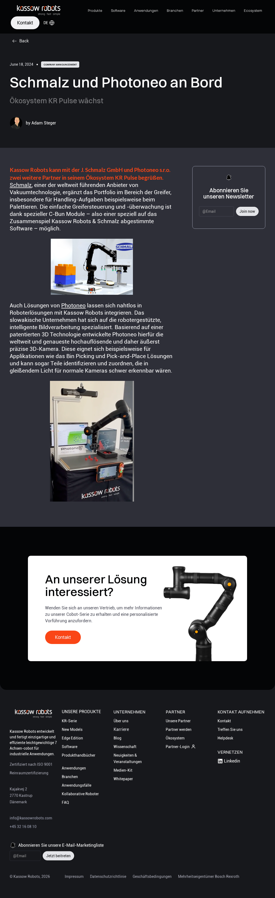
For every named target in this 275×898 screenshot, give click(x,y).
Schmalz (21, 185)
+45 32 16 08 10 (23, 827)
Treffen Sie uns (230, 729)
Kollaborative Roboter (80, 794)
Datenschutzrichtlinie (108, 876)
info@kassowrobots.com (31, 818)
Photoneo (73, 305)
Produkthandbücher (78, 755)
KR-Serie (69, 721)
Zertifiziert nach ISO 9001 (31, 764)
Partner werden (178, 729)
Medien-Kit (123, 770)
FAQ (65, 802)
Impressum (74, 876)
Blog (117, 738)
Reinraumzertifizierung (29, 773)
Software (69, 747)
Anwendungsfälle (76, 785)
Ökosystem (175, 738)
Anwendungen (74, 768)
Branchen (70, 777)
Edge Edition (72, 738)
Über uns (121, 721)
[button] (95, 10)
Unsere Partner (178, 721)
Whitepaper (123, 779)
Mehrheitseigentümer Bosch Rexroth (208, 876)
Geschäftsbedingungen (152, 876)
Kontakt (224, 721)
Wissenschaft (125, 747)
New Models (72, 729)
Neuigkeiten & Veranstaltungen (128, 758)
